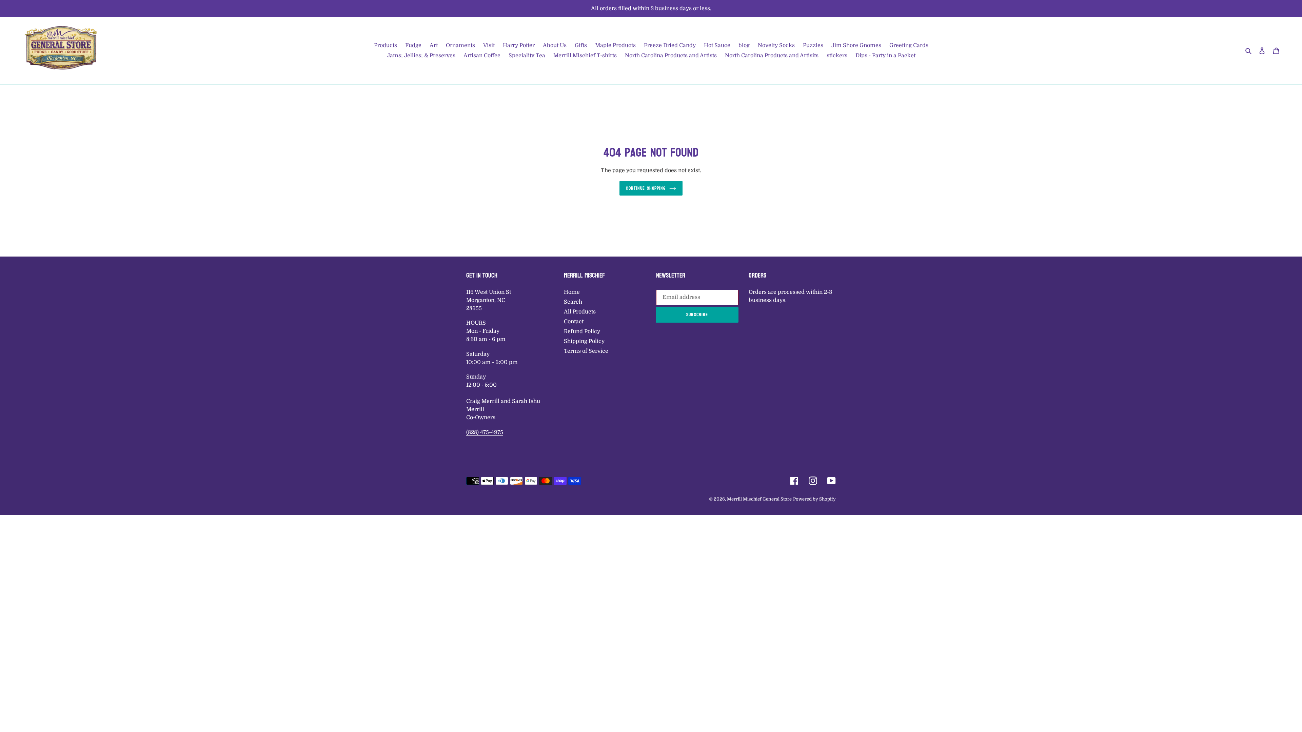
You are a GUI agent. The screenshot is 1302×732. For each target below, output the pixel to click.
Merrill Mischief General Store (759, 499)
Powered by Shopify (814, 499)
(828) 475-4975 (484, 432)
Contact (574, 322)
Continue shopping (646, 188)
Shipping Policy (584, 341)
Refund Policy (582, 331)
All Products (580, 312)
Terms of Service (586, 351)
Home (572, 292)
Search (573, 302)
